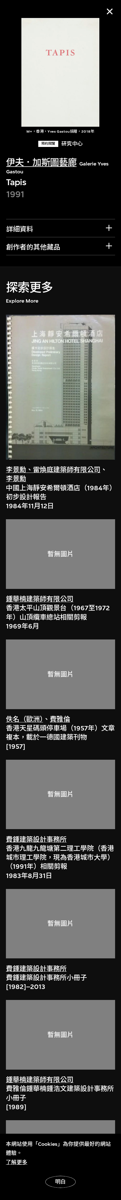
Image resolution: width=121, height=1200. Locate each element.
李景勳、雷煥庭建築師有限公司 (53, 470)
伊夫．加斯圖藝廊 (41, 162)
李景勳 (16, 479)
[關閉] (110, 11)
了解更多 (16, 1162)
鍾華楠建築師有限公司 (39, 599)
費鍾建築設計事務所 (36, 839)
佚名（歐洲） (24, 719)
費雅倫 (60, 719)
